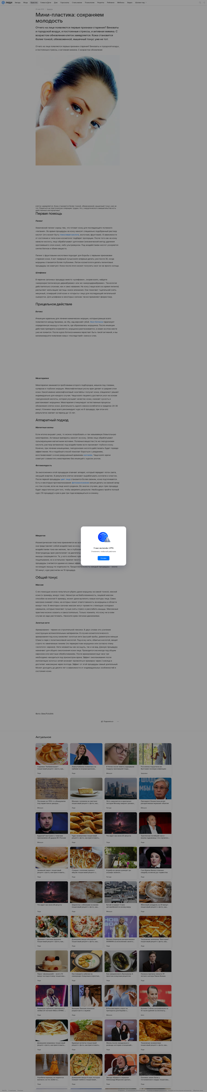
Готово (103, 558)
